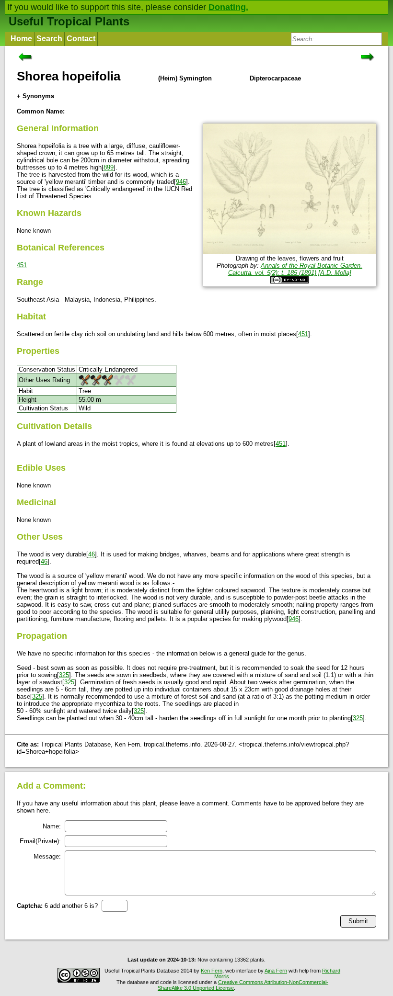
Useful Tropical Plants (69, 21)
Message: (47, 856)
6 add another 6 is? (57, 905)
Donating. (228, 7)
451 (22, 265)
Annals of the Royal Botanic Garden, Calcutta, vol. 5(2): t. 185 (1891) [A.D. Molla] (295, 269)
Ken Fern (211, 970)
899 (109, 167)
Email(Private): (40, 841)
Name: (52, 826)
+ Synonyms (35, 96)
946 (181, 181)
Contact (81, 38)
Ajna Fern (276, 970)
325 (64, 675)
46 (91, 554)
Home (21, 38)
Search (49, 38)
